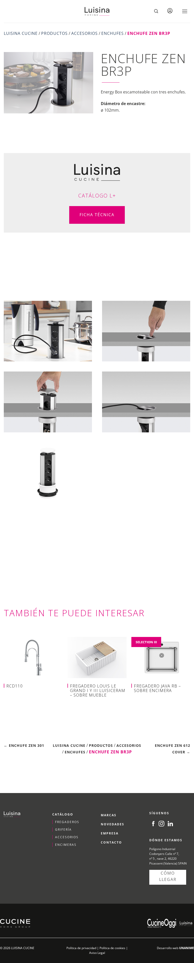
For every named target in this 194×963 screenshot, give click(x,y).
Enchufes (112, 33)
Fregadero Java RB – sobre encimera (157, 688)
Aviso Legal (97, 953)
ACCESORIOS (67, 837)
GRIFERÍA (63, 829)
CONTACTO (111, 842)
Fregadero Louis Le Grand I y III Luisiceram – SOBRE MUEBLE (97, 690)
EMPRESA (109, 833)
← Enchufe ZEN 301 (24, 745)
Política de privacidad (81, 948)
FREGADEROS (67, 822)
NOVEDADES (112, 824)
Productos (54, 33)
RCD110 (14, 686)
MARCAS (108, 815)
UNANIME (186, 948)
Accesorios (84, 33)
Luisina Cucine (21, 33)
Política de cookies (112, 948)
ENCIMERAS (66, 845)
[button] (156, 11)
